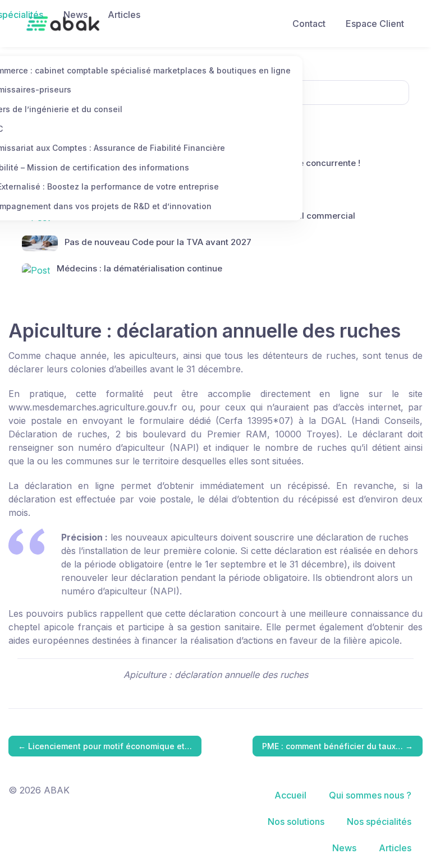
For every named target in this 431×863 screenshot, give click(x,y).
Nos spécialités (379, 821)
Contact (308, 23)
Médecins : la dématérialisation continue (139, 268)
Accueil (290, 795)
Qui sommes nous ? (370, 795)
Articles (124, 14)
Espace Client (375, 23)
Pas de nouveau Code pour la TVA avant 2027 (158, 242)
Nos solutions (296, 821)
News (75, 14)
